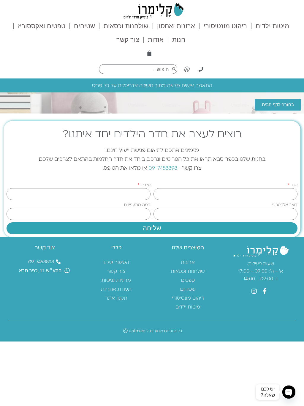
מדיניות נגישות (116, 280)
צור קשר (127, 39)
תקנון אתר (116, 298)
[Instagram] (254, 291)
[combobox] (138, 69)
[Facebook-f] (264, 291)
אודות (156, 39)
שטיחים (84, 26)
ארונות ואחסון (176, 26)
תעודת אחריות (116, 289)
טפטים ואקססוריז (41, 26)
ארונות (188, 262)
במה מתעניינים (137, 204)
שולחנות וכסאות (126, 26)
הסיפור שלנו (116, 262)
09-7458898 (162, 167)
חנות (178, 39)
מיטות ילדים (272, 26)
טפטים (188, 280)
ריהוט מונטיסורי (225, 26)
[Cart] (149, 53)
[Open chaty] (288, 392)
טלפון (145, 184)
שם (294, 184)
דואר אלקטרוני (284, 204)
